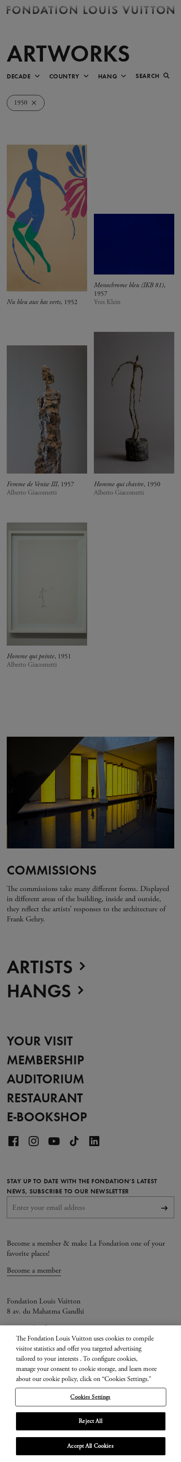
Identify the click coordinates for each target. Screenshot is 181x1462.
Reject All (90, 1421)
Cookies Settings (90, 1397)
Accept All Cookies (90, 1446)
